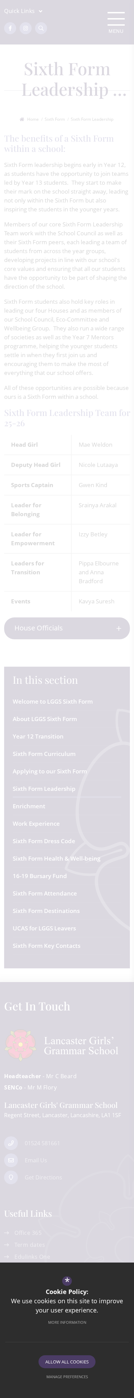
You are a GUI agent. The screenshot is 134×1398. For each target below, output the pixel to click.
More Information (67, 1322)
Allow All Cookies (67, 1362)
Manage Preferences (67, 1376)
